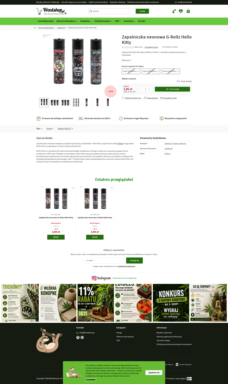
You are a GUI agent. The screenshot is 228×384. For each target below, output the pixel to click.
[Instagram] (77, 337)
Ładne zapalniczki (179, 143)
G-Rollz (120, 143)
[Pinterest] (83, 338)
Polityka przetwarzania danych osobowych (143, 2)
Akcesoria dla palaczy (125, 336)
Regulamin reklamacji (117, 2)
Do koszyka (174, 89)
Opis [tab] (38, 128)
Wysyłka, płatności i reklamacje (47, 2)
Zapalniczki (168, 143)
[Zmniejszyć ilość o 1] (141, 89)
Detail (56, 237)
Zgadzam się (153, 372)
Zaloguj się (134, 260)
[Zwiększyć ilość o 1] (149, 89)
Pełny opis (125, 60)
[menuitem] (45, 21)
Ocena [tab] (49, 128)
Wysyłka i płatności (164, 332)
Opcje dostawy (186, 81)
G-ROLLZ (167, 153)
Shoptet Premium (166, 378)
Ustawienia (91, 379)
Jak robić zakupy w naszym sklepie (74, 2)
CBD (118, 340)
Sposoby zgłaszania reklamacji (169, 336)
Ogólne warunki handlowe (98, 2)
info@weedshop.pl (185, 2)
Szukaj (142, 11)
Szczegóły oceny (151, 47)
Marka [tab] (64, 128)
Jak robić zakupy (163, 340)
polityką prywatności (126, 266)
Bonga (119, 332)
